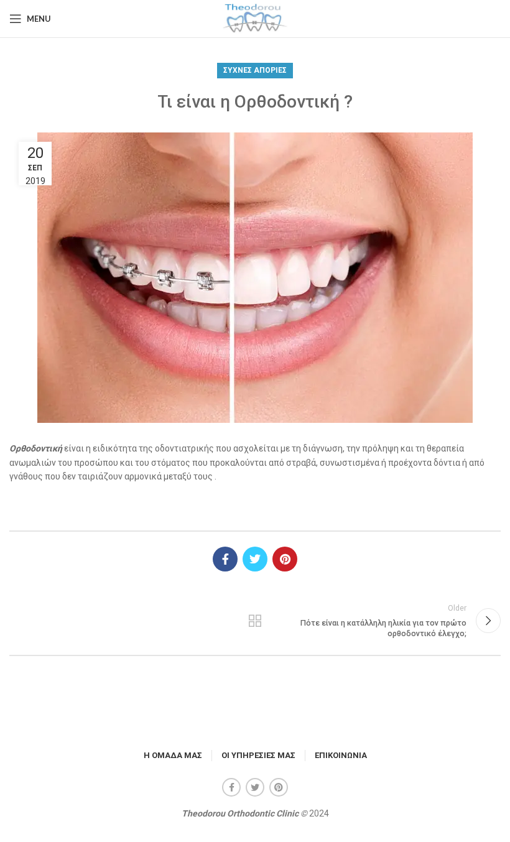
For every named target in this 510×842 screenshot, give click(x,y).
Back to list (255, 620)
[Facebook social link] (225, 559)
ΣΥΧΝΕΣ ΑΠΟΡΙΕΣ (255, 70)
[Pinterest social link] (284, 559)
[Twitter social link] (255, 559)
